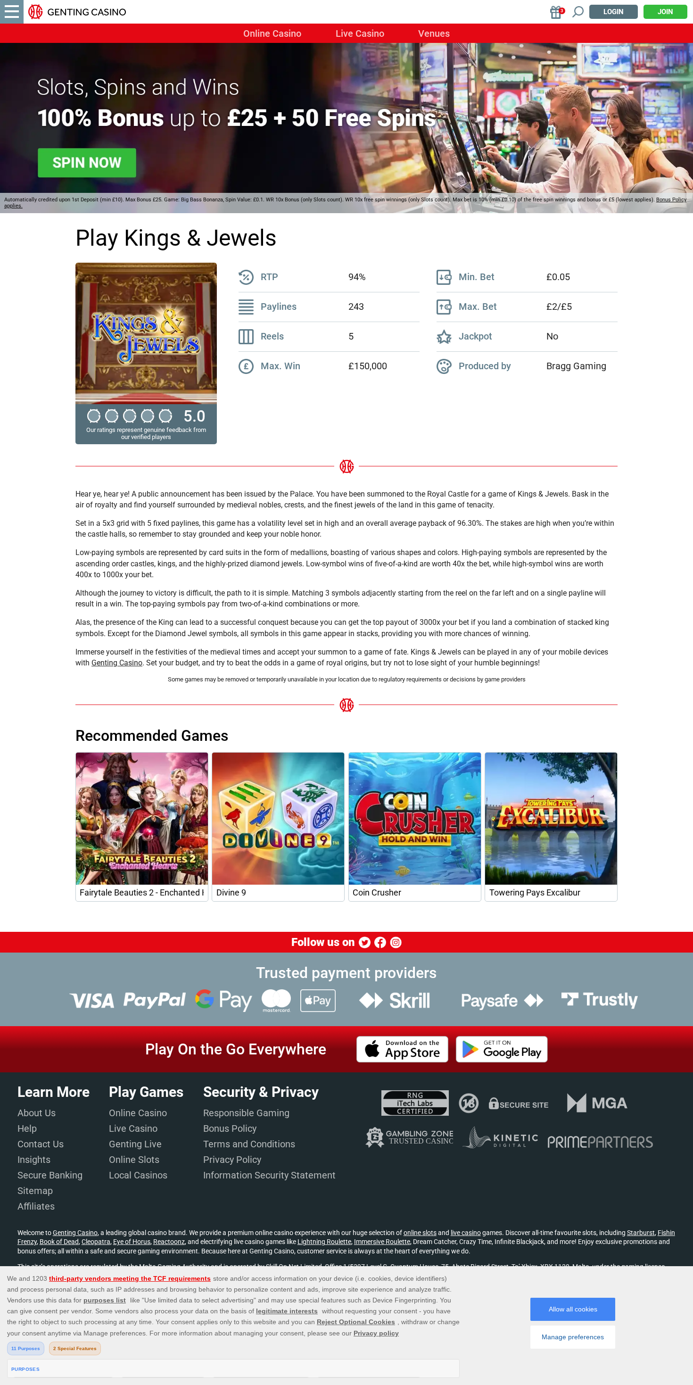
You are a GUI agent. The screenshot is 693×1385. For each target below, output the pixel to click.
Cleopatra (96, 1241)
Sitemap (35, 1190)
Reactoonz (169, 1241)
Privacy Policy (232, 1159)
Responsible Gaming (246, 1113)
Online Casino (272, 33)
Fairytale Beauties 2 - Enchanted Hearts (142, 892)
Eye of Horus (131, 1241)
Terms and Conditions (249, 1144)
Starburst (641, 1232)
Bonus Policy (229, 1128)
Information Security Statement (269, 1175)
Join (665, 12)
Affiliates (36, 1206)
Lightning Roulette (324, 1241)
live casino (466, 1232)
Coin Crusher (377, 892)
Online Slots (134, 1159)
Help (27, 1128)
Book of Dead (59, 1241)
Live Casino (360, 33)
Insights (33, 1159)
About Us (36, 1113)
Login (613, 12)
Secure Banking (49, 1175)
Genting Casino (116, 662)
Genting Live (135, 1144)
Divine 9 (231, 892)
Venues (434, 33)
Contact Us (40, 1144)
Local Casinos (138, 1175)
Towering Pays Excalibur (534, 892)
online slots (420, 1232)
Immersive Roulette (382, 1241)
